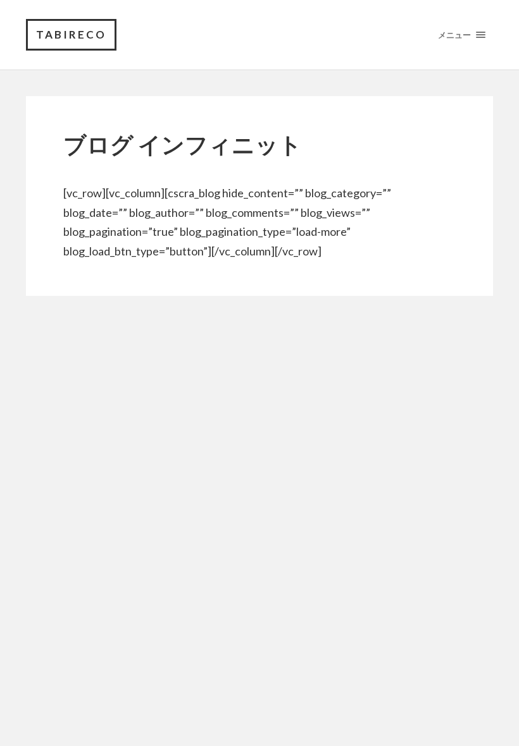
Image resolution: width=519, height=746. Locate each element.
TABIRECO (71, 34)
